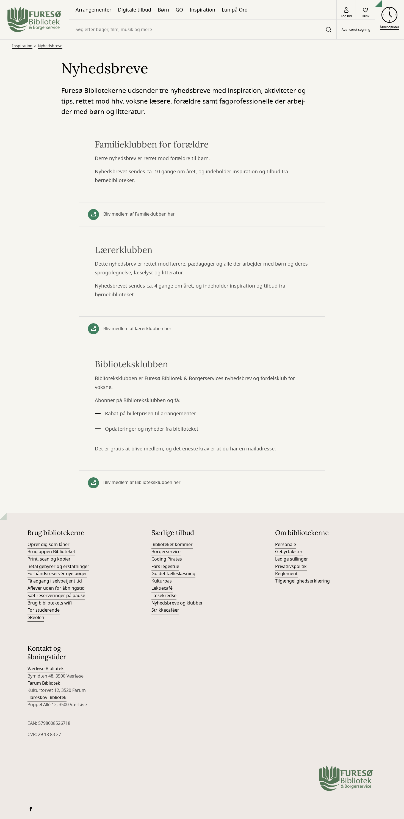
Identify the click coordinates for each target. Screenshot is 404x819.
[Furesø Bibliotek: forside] (34, 19)
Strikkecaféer (165, 610)
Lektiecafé (162, 588)
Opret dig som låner (48, 544)
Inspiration (202, 9)
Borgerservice (166, 551)
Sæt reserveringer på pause (56, 595)
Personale (285, 544)
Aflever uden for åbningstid (56, 588)
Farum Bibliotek (43, 683)
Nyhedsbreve (50, 46)
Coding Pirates (166, 559)
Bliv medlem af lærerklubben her (137, 328)
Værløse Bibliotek (46, 668)
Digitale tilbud (134, 9)
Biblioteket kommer (172, 544)
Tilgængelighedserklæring (302, 581)
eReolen (35, 617)
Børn (163, 9)
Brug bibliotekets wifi (49, 603)
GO (179, 9)
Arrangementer (93, 9)
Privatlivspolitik (291, 566)
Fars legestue (165, 566)
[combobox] (202, 29)
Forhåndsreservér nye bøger (57, 573)
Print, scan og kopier (49, 559)
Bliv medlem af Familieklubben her (139, 214)
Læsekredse (163, 595)
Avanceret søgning (356, 29)
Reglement (286, 573)
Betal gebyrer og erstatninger (58, 566)
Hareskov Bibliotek (47, 697)
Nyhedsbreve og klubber (177, 603)
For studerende (43, 610)
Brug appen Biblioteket (51, 551)
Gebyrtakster (289, 551)
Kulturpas (161, 581)
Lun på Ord (235, 9)
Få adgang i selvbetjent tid (54, 581)
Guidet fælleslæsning (173, 573)
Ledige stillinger (291, 559)
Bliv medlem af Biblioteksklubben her (142, 482)
